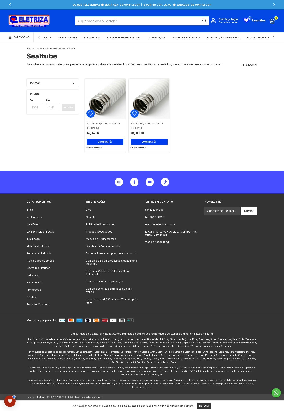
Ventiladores (67, 37)
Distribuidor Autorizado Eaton (103, 246)
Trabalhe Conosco (38, 304)
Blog (88, 209)
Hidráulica (33, 275)
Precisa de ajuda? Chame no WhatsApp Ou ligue (112, 301)
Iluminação (157, 37)
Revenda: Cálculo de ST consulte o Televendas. (107, 272)
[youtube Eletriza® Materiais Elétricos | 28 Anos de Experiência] (150, 182)
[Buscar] (204, 21)
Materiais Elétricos (186, 37)
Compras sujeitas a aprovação (104, 281)
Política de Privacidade (100, 224)
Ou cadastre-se (228, 22)
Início (47, 37)
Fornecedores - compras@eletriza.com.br (111, 253)
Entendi (204, 406)
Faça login (231, 19)
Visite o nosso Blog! (157, 242)
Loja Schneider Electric (124, 37)
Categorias (21, 37)
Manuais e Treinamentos (101, 238)
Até (48, 100)
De (31, 100)
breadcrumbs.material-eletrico (50, 48)
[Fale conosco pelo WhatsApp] (276, 392)
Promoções (34, 289)
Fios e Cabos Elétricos (263, 37)
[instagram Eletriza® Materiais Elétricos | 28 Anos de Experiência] (119, 182)
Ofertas (31, 297)
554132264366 (154, 209)
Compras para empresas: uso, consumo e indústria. (111, 262)
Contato (91, 217)
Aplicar (68, 107)
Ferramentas (34, 282)
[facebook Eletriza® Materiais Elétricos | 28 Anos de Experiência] (134, 182)
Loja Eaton (92, 37)
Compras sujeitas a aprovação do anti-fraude (109, 290)
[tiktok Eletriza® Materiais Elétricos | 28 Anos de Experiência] (165, 182)
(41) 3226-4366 (154, 217)
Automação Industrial (223, 37)
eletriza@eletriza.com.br (160, 224)
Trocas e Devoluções (99, 231)
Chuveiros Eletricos (38, 267)
